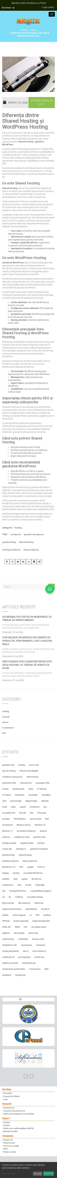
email (4, 807)
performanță (15, 801)
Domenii (5, 717)
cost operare (34, 969)
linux (19, 885)
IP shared (6, 795)
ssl (3, 897)
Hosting (18, 528)
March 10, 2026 (18, 102)
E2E (3, 891)
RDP (47, 819)
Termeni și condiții (11, 1146)
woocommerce (39, 951)
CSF (25, 927)
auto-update (19, 933)
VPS (4, 733)
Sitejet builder (31, 801)
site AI (25, 951)
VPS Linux (41, 813)
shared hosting (26, 542)
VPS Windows (20, 819)
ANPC (5, 1149)
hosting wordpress (11, 550)
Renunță (37, 1173)
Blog (33, 30)
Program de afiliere (11, 1096)
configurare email (21, 837)
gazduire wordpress (34, 534)
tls (10, 897)
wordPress (39, 957)
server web (34, 765)
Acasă (24, 30)
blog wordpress (31, 550)
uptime (24, 879)
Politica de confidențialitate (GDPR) (18, 1128)
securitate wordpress (26, 831)
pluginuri (6, 933)
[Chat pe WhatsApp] (49, 589)
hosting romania (9, 843)
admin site (38, 903)
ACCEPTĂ (48, 1173)
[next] (31, 1076)
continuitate (23, 939)
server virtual (35, 819)
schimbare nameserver (12, 777)
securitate (32, 795)
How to (5, 722)
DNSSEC (6, 879)
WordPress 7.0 (8, 867)
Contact (6, 1125)
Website (45, 801)
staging (5, 873)
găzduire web (8, 765)
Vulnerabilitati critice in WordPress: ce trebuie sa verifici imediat (27, 618)
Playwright (39, 885)
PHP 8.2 (41, 867)
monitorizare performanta (13, 969)
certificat (19, 897)
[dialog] (28, 1170)
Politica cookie (9, 1152)
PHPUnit (6, 921)
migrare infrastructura (11, 909)
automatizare (31, 909)
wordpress (16, 534)
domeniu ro (21, 849)
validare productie (10, 963)
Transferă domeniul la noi (14, 1111)
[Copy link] (39, 561)
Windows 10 (40, 825)
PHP (21, 867)
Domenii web (8, 1108)
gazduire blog (9, 542)
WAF (47, 969)
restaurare (40, 945)
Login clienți (48, 7)
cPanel (5, 789)
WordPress (37, 879)
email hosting (8, 939)
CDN (4, 801)
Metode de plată (10, 1131)
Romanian (7, 7)
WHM (17, 927)
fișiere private (8, 903)
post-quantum (24, 957)
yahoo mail (33, 933)
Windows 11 (7, 831)
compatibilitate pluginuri (40, 891)
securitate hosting (35, 897)
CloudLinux (19, 795)
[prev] (25, 1076)
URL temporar (24, 903)
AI (31, 915)
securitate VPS (8, 813)
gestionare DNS (9, 783)
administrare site (9, 945)
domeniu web (18, 789)
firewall (22, 813)
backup (16, 873)
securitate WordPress (33, 873)
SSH (31, 813)
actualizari (6, 975)
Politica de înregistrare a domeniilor (18, 1114)
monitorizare (7, 885)
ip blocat (6, 837)
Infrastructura (9, 1143)
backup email (38, 939)
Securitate (7, 1093)
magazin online (26, 843)
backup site (20, 975)
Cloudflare (46, 795)
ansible (5, 915)
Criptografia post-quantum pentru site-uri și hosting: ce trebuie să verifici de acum (27, 665)
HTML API (6, 927)
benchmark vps (29, 963)
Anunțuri (6, 1122)
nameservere (26, 783)
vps (45, 807)
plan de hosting (8, 771)
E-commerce (8, 728)
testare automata (21, 921)
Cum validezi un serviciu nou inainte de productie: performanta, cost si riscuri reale (27, 641)
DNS (15, 879)
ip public (6, 819)
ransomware (26, 945)
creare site (7, 849)
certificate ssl (8, 957)
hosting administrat (10, 951)
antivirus (43, 831)
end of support (19, 915)
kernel (28, 885)
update (30, 867)
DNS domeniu (32, 777)
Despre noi (8, 1140)
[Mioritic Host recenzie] (28, 1014)
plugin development (41, 921)
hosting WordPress (17, 891)
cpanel (23, 807)
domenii (40, 843)
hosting (21, 765)
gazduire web (39, 837)
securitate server (38, 927)
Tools (5, 1099)
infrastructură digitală (29, 771)
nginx (13, 807)
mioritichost (7, 825)
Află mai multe (8, 1173)
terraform (45, 909)
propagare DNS (42, 783)
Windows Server (24, 825)
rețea (30, 789)
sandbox (47, 915)
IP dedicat (41, 789)
